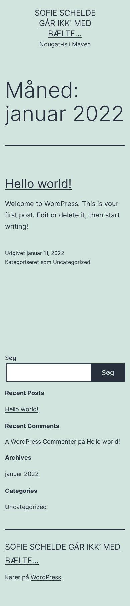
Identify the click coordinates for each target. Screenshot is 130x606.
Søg (10, 357)
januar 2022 (22, 473)
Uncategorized (71, 262)
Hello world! (38, 183)
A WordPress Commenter (40, 441)
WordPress (46, 577)
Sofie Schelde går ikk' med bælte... (65, 23)
